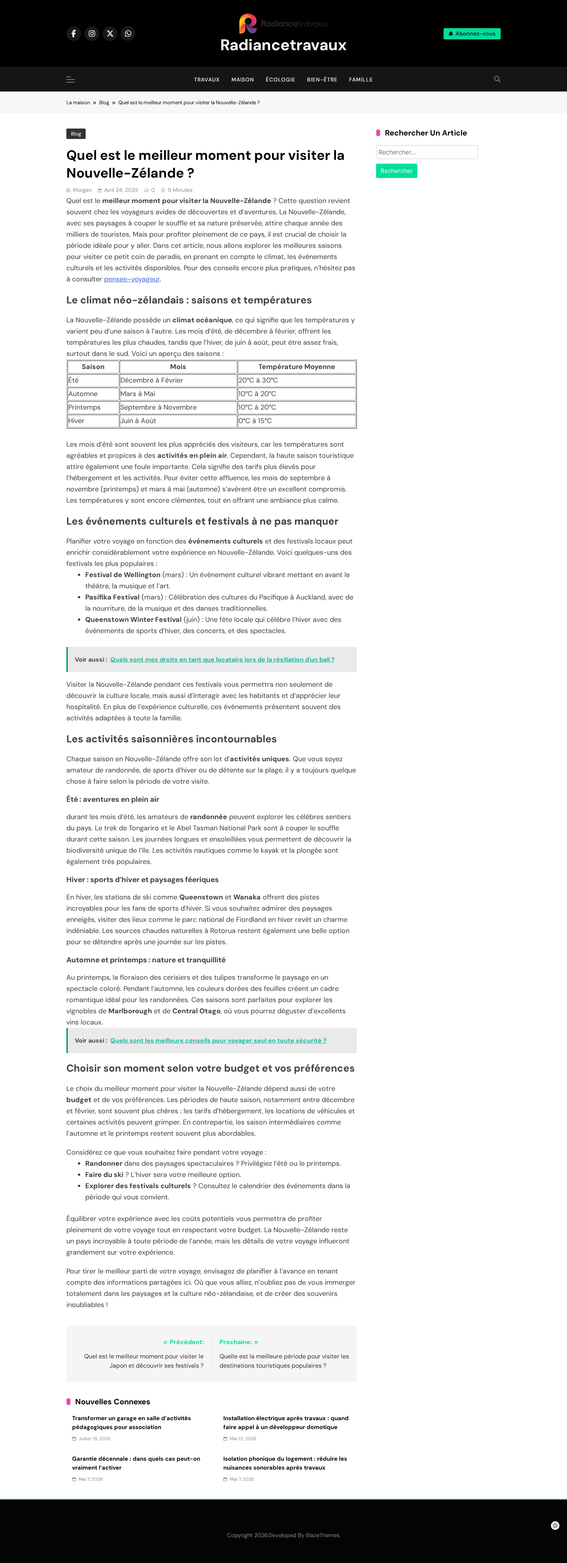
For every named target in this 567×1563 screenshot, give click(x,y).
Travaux (207, 79)
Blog (76, 133)
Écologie (280, 79)
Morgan (82, 189)
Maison (242, 79)
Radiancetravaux (283, 45)
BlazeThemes (322, 1535)
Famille (361, 79)
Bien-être (322, 79)
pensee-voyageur (132, 279)
